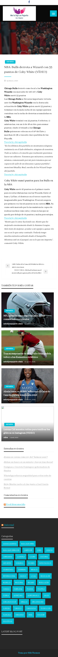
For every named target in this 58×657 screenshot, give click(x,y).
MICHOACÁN (45, 576)
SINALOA (24, 602)
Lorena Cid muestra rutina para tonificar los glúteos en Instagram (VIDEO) (27, 431)
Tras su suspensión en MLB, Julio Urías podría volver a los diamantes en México (27, 355)
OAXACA (6, 589)
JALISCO (23, 576)
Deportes (10, 62)
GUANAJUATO (8, 570)
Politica (41, 589)
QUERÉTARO (18, 595)
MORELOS (7, 582)
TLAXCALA (7, 615)
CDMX (39, 550)
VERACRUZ (19, 615)
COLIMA (32, 557)
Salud (46, 595)
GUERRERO (22, 570)
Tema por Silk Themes (29, 653)
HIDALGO (34, 570)
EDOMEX (31, 563)
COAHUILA (21, 557)
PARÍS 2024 (18, 589)
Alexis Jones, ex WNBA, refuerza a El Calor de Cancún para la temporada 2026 (27, 393)
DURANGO (20, 563)
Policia (30, 589)
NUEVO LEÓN (44, 582)
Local (33, 576)
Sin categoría (38, 602)
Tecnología (46, 608)
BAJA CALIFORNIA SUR (11, 550)
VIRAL (30, 615)
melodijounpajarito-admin (13, 324)
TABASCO (18, 608)
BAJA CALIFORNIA (27, 544)
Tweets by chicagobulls (15, 142)
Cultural (44, 557)
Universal (9, 524)
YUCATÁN (40, 615)
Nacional (19, 582)
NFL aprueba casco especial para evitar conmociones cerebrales (24, 317)
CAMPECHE (28, 550)
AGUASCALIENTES (9, 544)
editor (6, 437)
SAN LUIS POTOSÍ (9, 602)
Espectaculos (45, 563)
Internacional (9, 576)
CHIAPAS (49, 550)
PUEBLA (6, 595)
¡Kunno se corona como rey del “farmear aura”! (26, 457)
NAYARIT (31, 582)
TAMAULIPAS (31, 608)
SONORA (6, 608)
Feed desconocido (15, 504)
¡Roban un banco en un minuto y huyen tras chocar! (28, 462)
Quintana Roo (33, 595)
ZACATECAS (7, 621)
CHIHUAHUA (7, 557)
